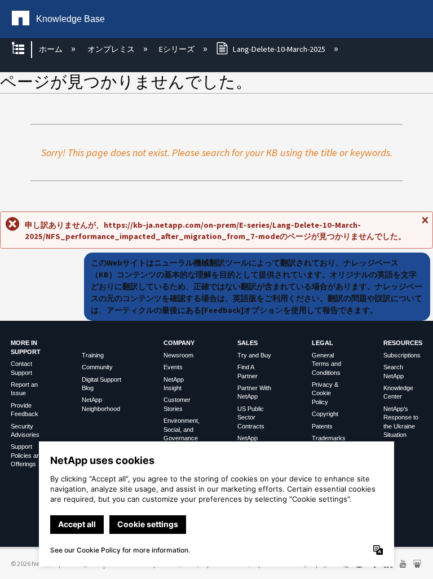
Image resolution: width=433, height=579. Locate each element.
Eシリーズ (177, 49)
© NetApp (31, 563)
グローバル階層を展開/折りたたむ (25, 49)
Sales (247, 342)
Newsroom (178, 355)
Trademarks (329, 438)
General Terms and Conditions (326, 364)
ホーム (51, 49)
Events (173, 367)
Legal (322, 342)
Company (179, 342)
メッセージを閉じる (424, 224)
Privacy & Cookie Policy (325, 393)
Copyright (325, 413)
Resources (402, 342)
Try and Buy (254, 355)
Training (93, 355)
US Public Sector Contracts (250, 417)
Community (97, 367)
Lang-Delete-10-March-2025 (279, 49)
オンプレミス (111, 49)
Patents (322, 426)
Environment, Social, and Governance (182, 429)
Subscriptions (402, 355)
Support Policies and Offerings (27, 455)
